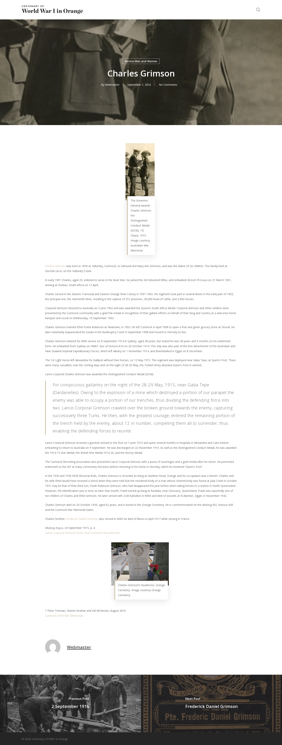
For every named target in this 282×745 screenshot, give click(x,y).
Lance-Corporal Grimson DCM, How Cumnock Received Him (82, 533)
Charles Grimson (55, 266)
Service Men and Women (141, 61)
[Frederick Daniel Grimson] (211, 703)
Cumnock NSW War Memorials (64, 615)
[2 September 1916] (70, 703)
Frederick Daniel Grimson (81, 519)
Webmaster (112, 84)
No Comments (168, 84)
